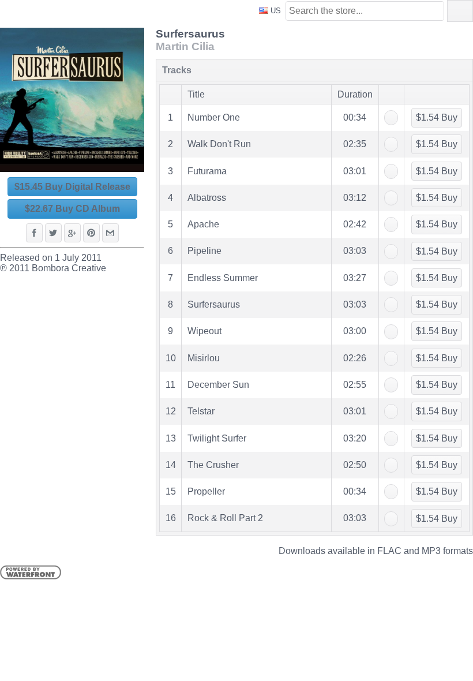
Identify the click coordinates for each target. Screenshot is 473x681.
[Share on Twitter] (53, 233)
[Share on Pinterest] (91, 233)
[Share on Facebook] (34, 233)
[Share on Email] (110, 233)
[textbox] (365, 11)
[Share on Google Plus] (72, 233)
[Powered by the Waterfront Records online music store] (30, 576)
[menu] (314, 297)
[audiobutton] (391, 117)
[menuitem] (460, 11)
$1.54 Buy (436, 117)
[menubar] (460, 11)
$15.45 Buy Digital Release (72, 187)
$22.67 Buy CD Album (72, 209)
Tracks (177, 70)
